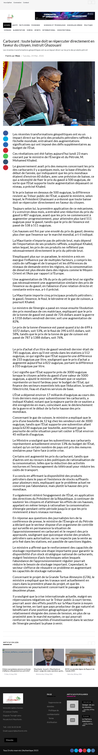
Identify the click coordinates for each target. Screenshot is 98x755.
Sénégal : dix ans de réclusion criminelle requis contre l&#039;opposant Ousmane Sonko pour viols (88, 706)
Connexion (18, 2)
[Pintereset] (93, 7)
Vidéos (30, 30)
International (48, 30)
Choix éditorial (64, 30)
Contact (26, 2)
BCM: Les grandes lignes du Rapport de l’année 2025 (79, 670)
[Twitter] (84, 7)
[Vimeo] (90, 7)
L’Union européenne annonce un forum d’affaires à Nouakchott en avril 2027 (16, 670)
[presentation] (89, 643)
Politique (88, 25)
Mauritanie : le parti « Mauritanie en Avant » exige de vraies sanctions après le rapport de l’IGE (48, 670)
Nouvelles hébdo (74, 25)
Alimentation (19, 30)
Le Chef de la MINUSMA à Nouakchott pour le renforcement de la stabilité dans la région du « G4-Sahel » (88, 720)
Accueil (7, 25)
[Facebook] (87, 7)
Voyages (7, 30)
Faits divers (24, 25)
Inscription (8, 2)
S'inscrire (9, 740)
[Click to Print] (5, 167)
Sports (37, 30)
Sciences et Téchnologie (55, 25)
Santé (15, 25)
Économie (36, 25)
